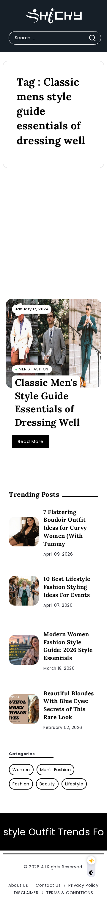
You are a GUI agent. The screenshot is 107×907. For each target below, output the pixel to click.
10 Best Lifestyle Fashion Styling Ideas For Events (66, 586)
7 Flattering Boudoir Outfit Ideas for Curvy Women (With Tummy (65, 528)
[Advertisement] (53, 236)
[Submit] (95, 38)
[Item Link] (53, 343)
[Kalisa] (53, 15)
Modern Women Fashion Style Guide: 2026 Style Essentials (68, 646)
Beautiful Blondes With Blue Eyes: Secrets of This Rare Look (68, 705)
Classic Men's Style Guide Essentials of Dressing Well (47, 402)
